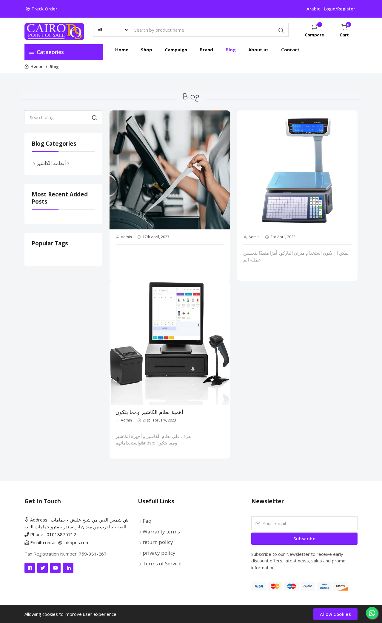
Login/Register (339, 9)
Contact (290, 50)
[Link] (29, 568)
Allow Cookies (335, 614)
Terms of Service (162, 563)
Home (121, 50)
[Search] (281, 31)
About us (258, 50)
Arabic (313, 9)
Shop (146, 50)
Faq (147, 520)
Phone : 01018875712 (52, 534)
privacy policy (159, 552)
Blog (231, 50)
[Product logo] (54, 31)
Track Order (44, 9)
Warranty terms (161, 531)
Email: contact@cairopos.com (60, 542)
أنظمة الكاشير (51, 163)
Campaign (176, 50)
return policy (158, 542)
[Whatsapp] (372, 613)
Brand (206, 50)
